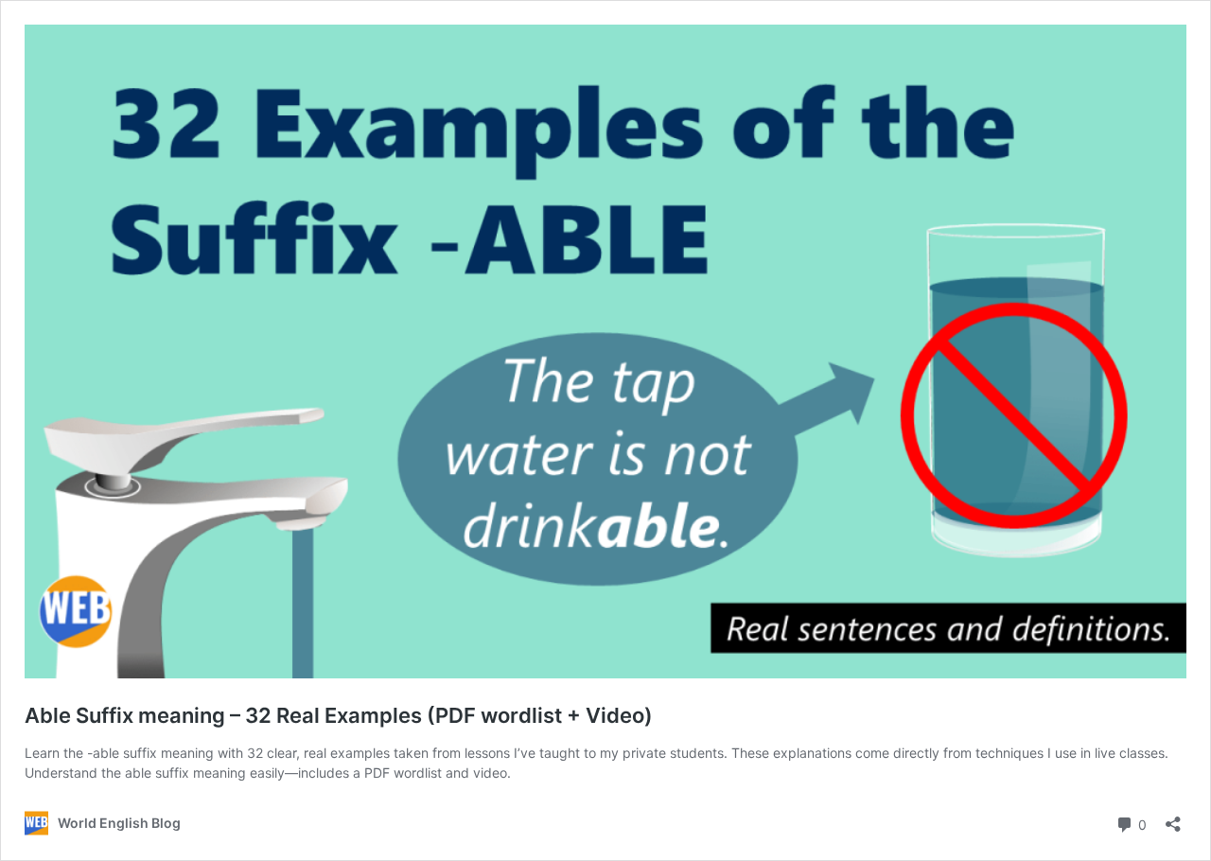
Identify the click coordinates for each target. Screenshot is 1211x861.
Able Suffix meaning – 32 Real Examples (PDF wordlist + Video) (339, 715)
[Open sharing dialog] (1173, 818)
